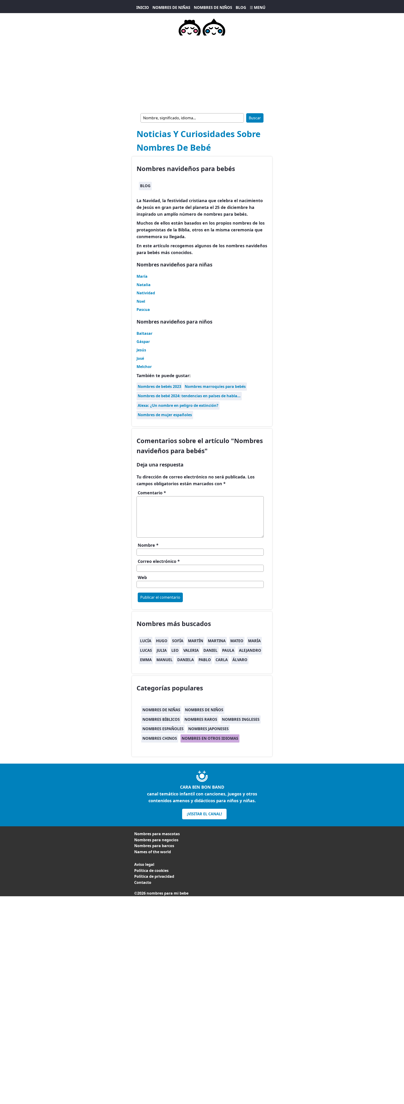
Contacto (142, 882)
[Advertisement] (202, 73)
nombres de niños (204, 709)
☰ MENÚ (257, 7)
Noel (141, 301)
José (140, 358)
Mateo (236, 640)
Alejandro (250, 650)
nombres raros (200, 719)
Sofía (177, 640)
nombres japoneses (208, 728)
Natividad (146, 292)
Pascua (143, 309)
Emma (146, 659)
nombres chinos (159, 738)
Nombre (148, 545)
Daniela (185, 659)
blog (145, 185)
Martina (217, 640)
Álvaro (239, 659)
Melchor (144, 366)
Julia (162, 650)
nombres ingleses (241, 719)
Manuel (164, 659)
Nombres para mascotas (157, 833)
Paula (228, 650)
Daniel (210, 650)
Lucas (146, 650)
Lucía (145, 640)
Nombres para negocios (156, 839)
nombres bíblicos (161, 719)
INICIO (142, 7)
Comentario (152, 493)
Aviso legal (144, 864)
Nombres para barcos (154, 845)
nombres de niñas (161, 709)
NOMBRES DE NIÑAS (171, 7)
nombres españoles (163, 728)
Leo (175, 650)
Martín (195, 640)
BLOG (241, 7)
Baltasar (144, 333)
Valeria (191, 650)
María (142, 276)
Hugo (161, 640)
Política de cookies (151, 870)
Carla (222, 659)
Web (142, 577)
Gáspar (143, 341)
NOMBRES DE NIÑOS (213, 7)
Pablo (204, 659)
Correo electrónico (159, 561)
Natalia (144, 284)
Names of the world (152, 851)
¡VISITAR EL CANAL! (204, 813)
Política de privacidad (154, 876)
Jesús (141, 350)
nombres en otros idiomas (210, 738)
